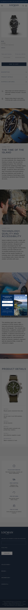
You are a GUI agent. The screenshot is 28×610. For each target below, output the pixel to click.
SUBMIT (7, 308)
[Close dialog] (26, 295)
